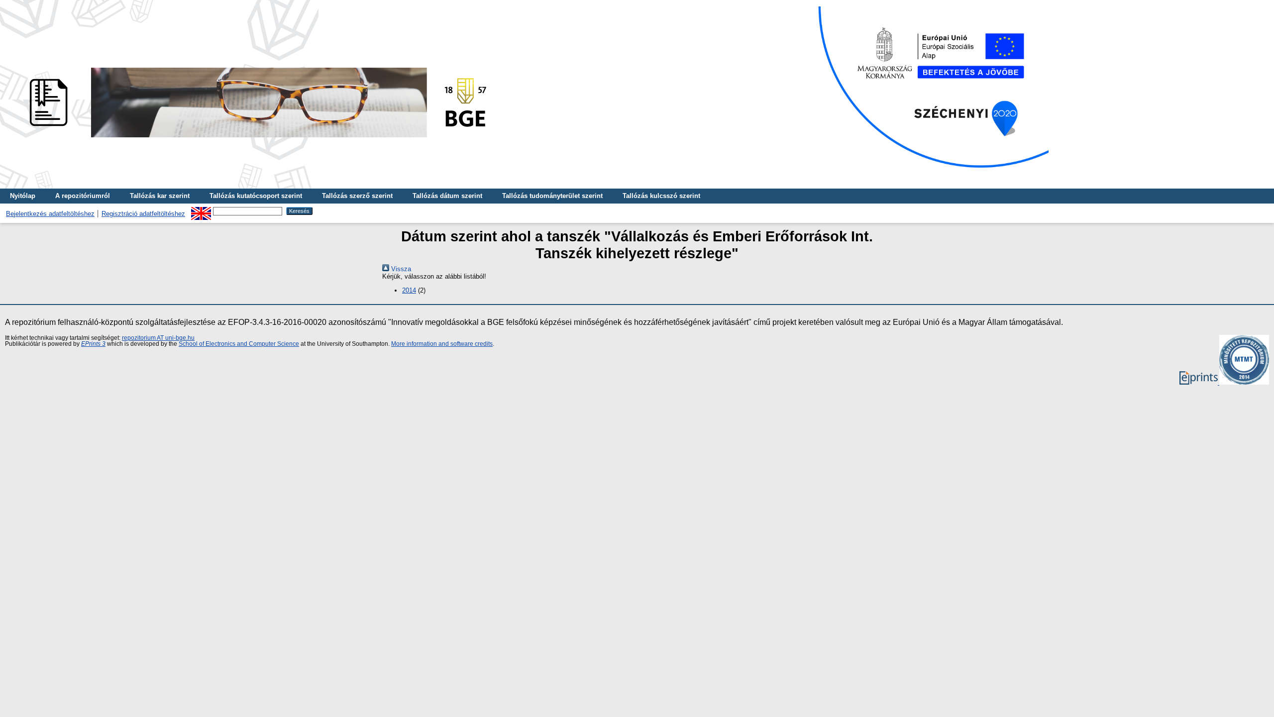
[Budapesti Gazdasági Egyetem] (254, 140)
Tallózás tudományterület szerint (552, 196)
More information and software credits (442, 344)
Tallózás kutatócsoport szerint (256, 196)
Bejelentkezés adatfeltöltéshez (50, 213)
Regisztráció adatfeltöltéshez (143, 213)
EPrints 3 (93, 344)
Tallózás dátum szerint (447, 196)
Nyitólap (22, 196)
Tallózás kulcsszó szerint (661, 196)
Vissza (400, 269)
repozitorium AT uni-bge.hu (158, 338)
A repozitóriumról (82, 196)
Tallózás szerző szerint (357, 196)
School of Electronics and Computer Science (239, 344)
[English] (201, 210)
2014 (409, 290)
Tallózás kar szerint (160, 196)
